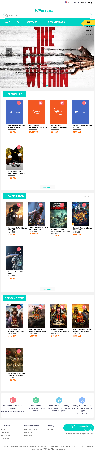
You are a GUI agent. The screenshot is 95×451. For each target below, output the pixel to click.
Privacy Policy (6, 438)
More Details (17, 127)
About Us (4, 429)
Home (7, 22)
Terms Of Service (6, 435)
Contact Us (28, 432)
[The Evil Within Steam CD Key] (47, 57)
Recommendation (52, 22)
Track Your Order (89, 26)
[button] (9, 52)
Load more (46, 187)
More (87, 196)
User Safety (5, 432)
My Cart (50, 429)
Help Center (28, 435)
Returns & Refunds (30, 429)
